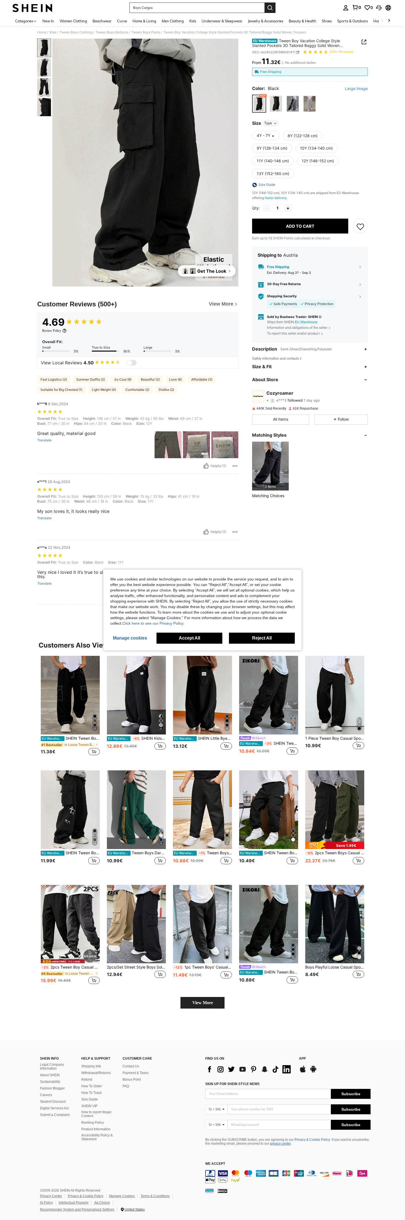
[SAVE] (360, 226)
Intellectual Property (73, 1203)
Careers (46, 1095)
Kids (53, 32)
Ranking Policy (92, 1122)
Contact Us (131, 1066)
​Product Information (95, 1129)
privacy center (280, 1143)
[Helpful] (206, 466)
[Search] (270, 7)
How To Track (91, 1093)
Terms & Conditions (155, 1196)
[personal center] (345, 7)
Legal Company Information (52, 1066)
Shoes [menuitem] (327, 21)
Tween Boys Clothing (76, 32)
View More (202, 1002)
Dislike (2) (166, 390)
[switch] (132, 362)
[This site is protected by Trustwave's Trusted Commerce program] (209, 1191)
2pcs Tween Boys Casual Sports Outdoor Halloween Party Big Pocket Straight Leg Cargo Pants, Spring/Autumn (335, 853)
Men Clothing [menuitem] (173, 21)
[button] (379, 7)
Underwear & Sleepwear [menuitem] (222, 21)
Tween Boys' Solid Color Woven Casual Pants (203, 853)
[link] (356, 7)
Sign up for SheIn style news (232, 1084)
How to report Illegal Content (96, 1114)
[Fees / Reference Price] (282, 63)
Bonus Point (132, 1079)
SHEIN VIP (89, 1106)
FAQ (126, 1086)
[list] (249, 1069)
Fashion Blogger (52, 1088)
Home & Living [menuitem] (144, 21)
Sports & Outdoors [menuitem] (352, 21)
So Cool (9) (122, 379)
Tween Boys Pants (145, 32)
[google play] (313, 1072)
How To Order (91, 1086)
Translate (44, 440)
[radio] (259, 104)
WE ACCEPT (215, 1164)
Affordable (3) (201, 379)
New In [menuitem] (48, 21)
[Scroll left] (382, 20)
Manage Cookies (122, 1196)
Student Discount (53, 1102)
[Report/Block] (235, 466)
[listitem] (270, 466)
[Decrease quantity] (267, 208)
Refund (86, 1079)
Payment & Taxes (135, 1073)
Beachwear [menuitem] (102, 21)
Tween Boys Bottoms (112, 32)
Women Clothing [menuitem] (73, 21)
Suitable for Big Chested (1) (61, 390)
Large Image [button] (356, 88)
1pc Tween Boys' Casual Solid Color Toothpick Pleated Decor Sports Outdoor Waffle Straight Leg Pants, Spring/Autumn (203, 967)
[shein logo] (32, 7)
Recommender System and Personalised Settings (77, 1209)
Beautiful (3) (150, 379)
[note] (334, 845)
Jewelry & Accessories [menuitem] (265, 21)
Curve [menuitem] (122, 21)
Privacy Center (51, 1196)
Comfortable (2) (137, 390)
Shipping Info (91, 1066)
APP (302, 1058)
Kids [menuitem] (192, 21)
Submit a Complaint (54, 1115)
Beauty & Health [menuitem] (302, 21)
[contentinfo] (288, 1176)
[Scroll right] (389, 20)
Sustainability (50, 1082)
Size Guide (89, 1099)
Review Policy (51, 331)
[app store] (303, 1072)
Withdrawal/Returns (96, 1073)
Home (41, 32)
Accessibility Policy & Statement (97, 1137)
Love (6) (175, 379)
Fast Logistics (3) (53, 379)
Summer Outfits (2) (90, 379)
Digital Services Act (54, 1108)
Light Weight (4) (104, 390)
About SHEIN (50, 1075)
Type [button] (268, 123)
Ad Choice (102, 1203)
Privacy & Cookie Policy (312, 1140)
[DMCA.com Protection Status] (222, 1191)
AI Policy (46, 1203)
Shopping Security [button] (282, 296)
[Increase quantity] (287, 208)
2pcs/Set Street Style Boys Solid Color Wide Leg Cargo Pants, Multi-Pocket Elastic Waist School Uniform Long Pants (136, 967)
